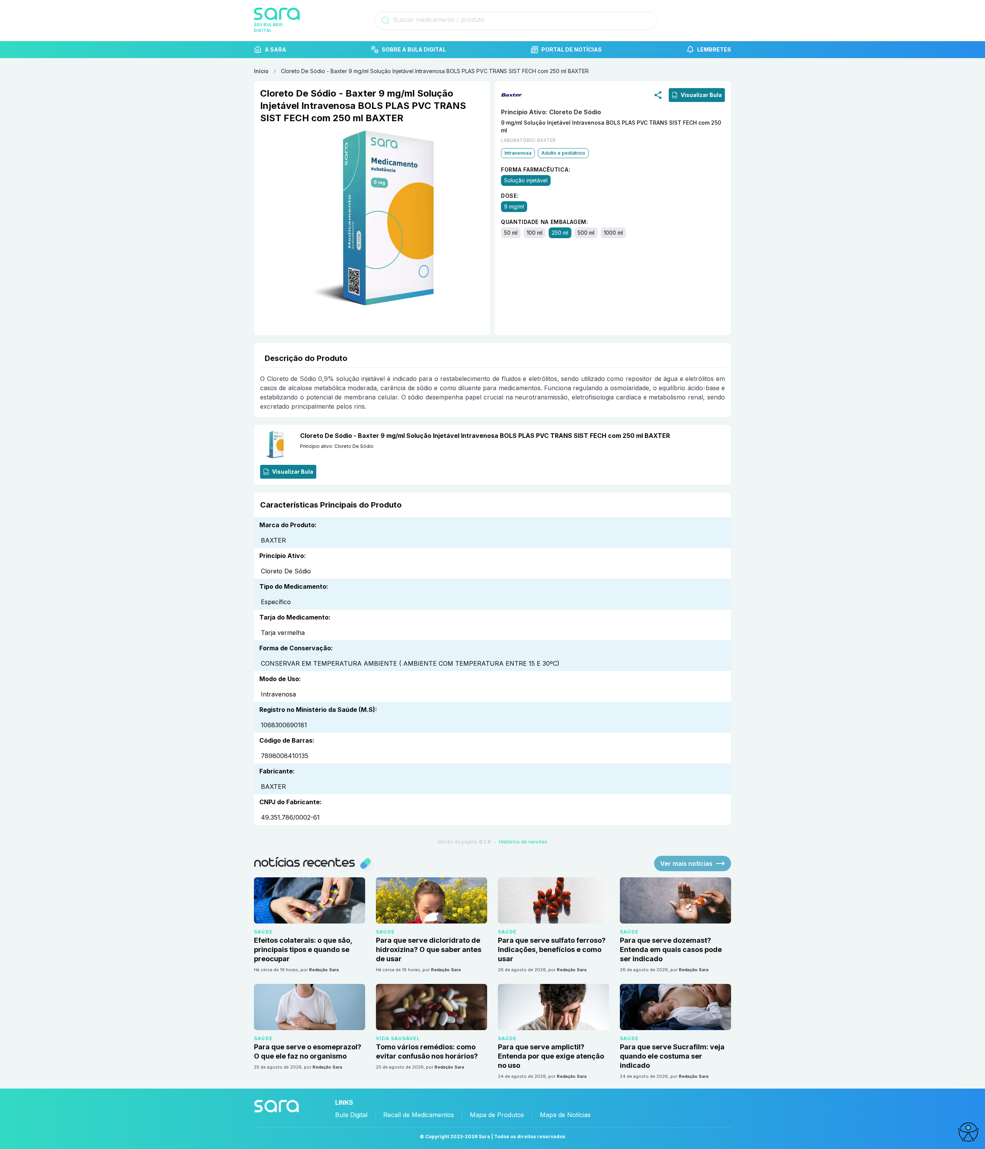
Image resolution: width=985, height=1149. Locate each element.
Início (261, 71)
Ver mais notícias (686, 863)
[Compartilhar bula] (658, 94)
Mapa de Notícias (565, 1115)
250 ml (560, 232)
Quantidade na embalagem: (544, 222)
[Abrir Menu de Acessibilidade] (968, 1132)
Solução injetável (526, 180)
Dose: (510, 195)
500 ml (586, 232)
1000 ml (613, 232)
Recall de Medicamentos (418, 1115)
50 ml (511, 232)
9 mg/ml (514, 206)
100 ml (535, 232)
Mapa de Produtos (497, 1115)
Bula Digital (351, 1115)
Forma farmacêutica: (535, 169)
